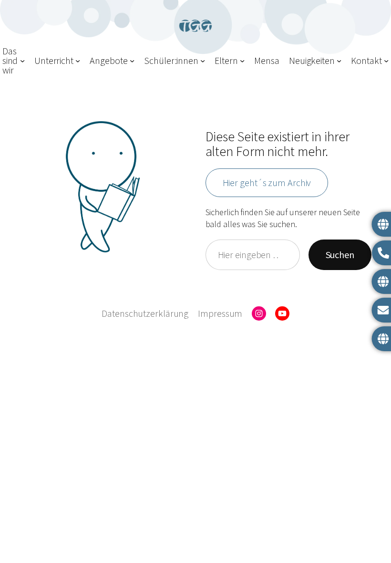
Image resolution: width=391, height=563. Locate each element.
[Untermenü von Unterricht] (77, 60)
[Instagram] (259, 313)
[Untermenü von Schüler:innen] (202, 60)
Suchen (340, 255)
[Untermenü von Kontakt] (386, 60)
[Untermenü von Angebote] (132, 60)
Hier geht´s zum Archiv (267, 182)
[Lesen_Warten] (103, 187)
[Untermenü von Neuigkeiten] (339, 60)
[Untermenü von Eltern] (242, 60)
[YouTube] (282, 313)
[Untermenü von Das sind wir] (22, 60)
